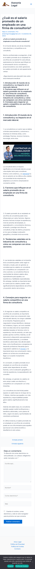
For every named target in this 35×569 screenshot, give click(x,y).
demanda (26, 174)
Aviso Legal (17, 542)
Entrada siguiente (17, 443)
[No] (33, 562)
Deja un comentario (8, 32)
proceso (23, 349)
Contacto (17, 549)
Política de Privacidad (17, 544)
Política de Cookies (17, 546)
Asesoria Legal (16, 4)
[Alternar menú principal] (31, 4)
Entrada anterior (17, 440)
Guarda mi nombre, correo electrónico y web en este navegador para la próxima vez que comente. (16, 514)
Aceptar (10, 566)
